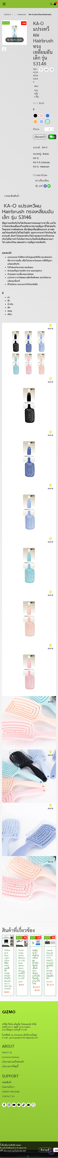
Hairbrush (22, 14)
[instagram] (9, 1105)
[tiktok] (23, 1105)
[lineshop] (33, 1105)
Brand (46, 153)
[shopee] (28, 1105)
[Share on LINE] (49, 186)
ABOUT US (7, 1052)
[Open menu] (4, 4)
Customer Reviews (10, 1057)
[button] (51, 4)
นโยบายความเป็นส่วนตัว (12, 1150)
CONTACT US (8, 1096)
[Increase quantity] (53, 129)
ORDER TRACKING (11, 1091)
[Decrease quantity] (45, 129)
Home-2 (7, 14)
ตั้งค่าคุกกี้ (45, 1150)
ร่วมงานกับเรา (8, 1086)
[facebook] (4, 1105)
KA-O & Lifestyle (41, 162)
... (14, 14)
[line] (19, 1105)
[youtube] (14, 1105)
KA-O (44, 147)
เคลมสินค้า (7, 1082)
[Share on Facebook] (45, 186)
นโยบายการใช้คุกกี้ (10, 1066)
